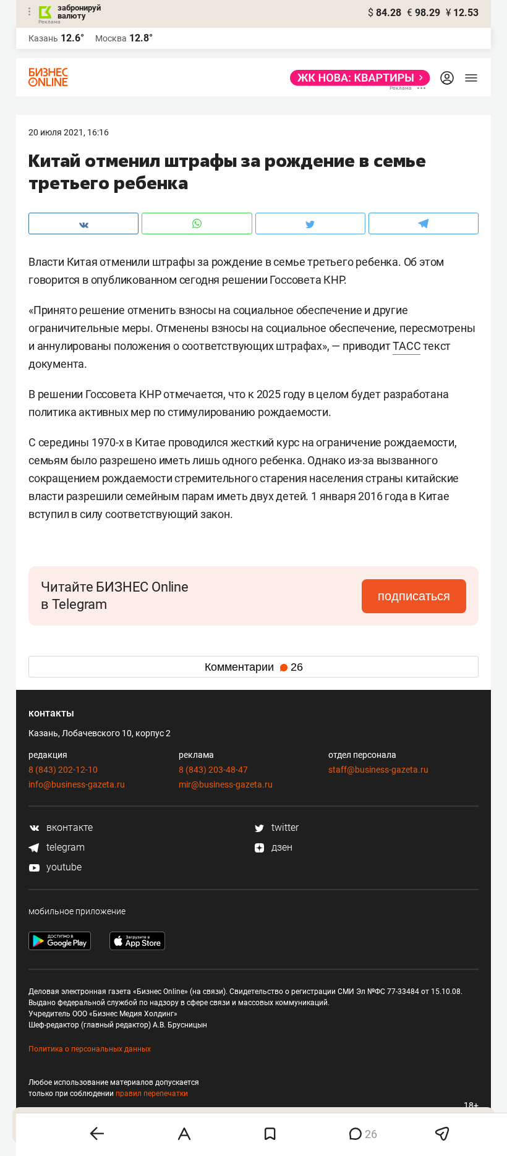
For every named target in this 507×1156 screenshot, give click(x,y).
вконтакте (68, 827)
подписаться (414, 596)
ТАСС (406, 345)
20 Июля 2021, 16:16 (68, 132)
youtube (63, 867)
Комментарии (254, 667)
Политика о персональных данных (89, 1049)
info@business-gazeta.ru (76, 784)
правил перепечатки (152, 1093)
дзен (280, 847)
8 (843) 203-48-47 (213, 770)
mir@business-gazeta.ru (226, 784)
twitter (284, 827)
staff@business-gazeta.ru (378, 770)
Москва (111, 38)
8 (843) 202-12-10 (63, 770)
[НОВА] (356, 78)
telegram (64, 847)
